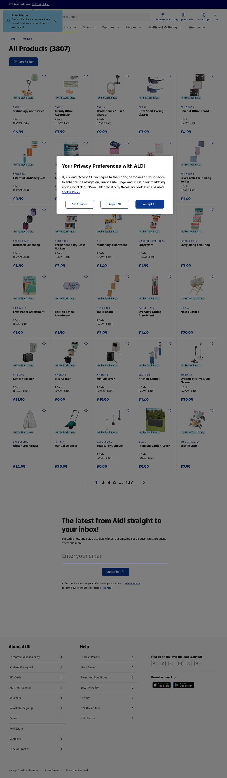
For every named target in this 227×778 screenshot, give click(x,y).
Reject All (115, 204)
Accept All (149, 204)
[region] (115, 185)
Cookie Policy (71, 192)
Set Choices (79, 204)
